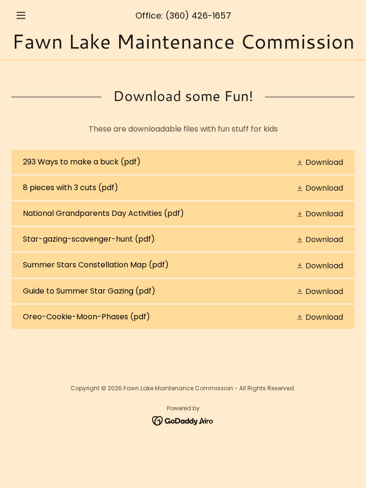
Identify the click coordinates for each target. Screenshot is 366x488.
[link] (183, 46)
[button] (37, 15)
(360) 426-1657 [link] (198, 15)
